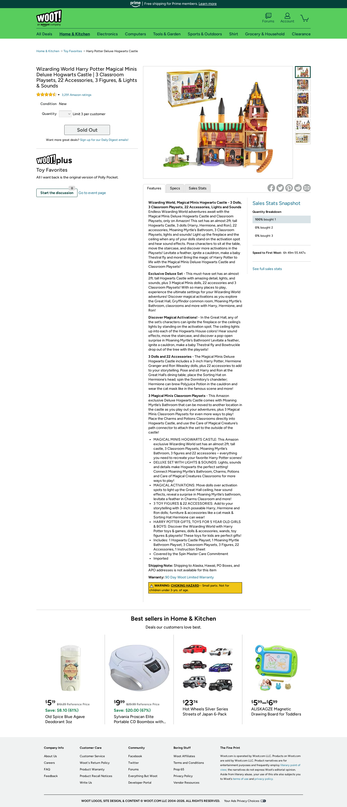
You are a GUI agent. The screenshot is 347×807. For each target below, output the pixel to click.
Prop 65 (179, 769)
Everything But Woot (142, 776)
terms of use (240, 779)
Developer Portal (139, 782)
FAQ (47, 769)
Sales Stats (198, 188)
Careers (49, 763)
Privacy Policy (183, 776)
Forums (268, 21)
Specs (175, 188)
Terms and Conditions (189, 763)
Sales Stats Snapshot (277, 203)
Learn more (208, 4)
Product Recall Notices (96, 776)
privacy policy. (264, 779)
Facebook (135, 756)
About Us (50, 756)
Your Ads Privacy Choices (241, 801)
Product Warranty (92, 769)
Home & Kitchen (47, 51)
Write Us (86, 782)
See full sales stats (267, 269)
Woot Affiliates (184, 756)
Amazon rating (76, 95)
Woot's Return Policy (94, 763)
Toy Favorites (73, 51)
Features (154, 188)
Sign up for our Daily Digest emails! (104, 140)
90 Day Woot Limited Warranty (189, 577)
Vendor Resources (186, 782)
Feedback (51, 776)
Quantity (49, 114)
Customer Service (92, 756)
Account (287, 21)
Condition (48, 104)
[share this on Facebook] (271, 188)
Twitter (133, 763)
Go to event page (92, 193)
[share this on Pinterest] (289, 188)
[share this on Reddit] (298, 188)
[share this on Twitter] (280, 188)
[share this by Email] (307, 188)
